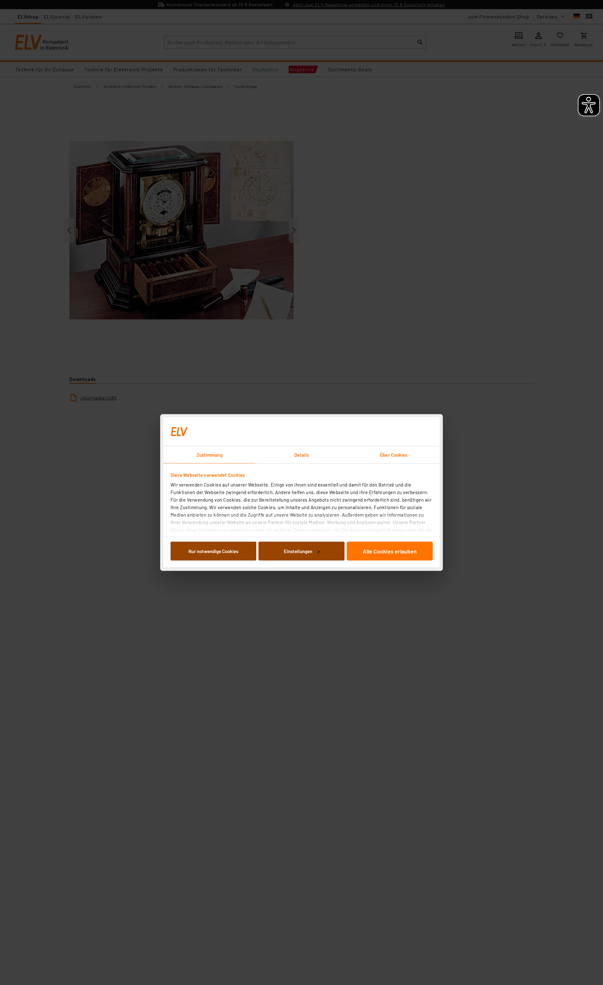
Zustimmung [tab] (209, 455)
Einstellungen (298, 551)
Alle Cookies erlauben (390, 550)
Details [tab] (301, 455)
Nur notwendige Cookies (213, 551)
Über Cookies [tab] (393, 455)
